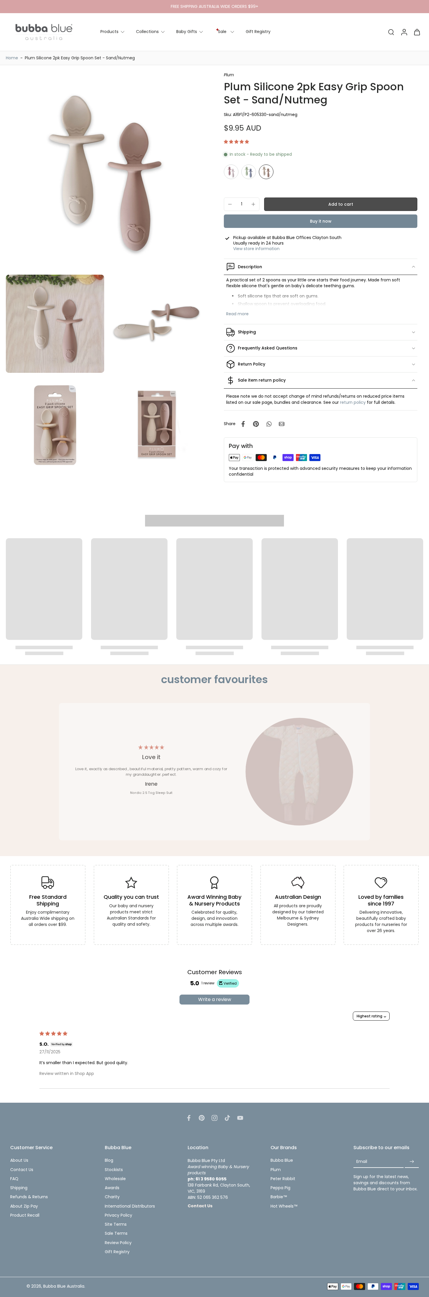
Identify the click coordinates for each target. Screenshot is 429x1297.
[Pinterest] (201, 1117)
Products (109, 31)
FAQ (14, 1179)
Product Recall (24, 1215)
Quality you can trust (131, 897)
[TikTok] (227, 1117)
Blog (109, 1160)
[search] (391, 32)
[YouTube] (240, 1117)
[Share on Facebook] (243, 424)
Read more (237, 314)
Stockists (114, 1170)
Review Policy (118, 1243)
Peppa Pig (280, 1188)
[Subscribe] (412, 1161)
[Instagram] (214, 1117)
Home (12, 58)
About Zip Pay (24, 1206)
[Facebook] (188, 1117)
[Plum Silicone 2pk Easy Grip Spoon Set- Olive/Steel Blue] (248, 171)
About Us (19, 1160)
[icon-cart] (416, 32)
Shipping (18, 1188)
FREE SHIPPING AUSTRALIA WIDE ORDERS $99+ (214, 6)
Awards (112, 1188)
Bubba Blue (282, 1160)
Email (361, 1161)
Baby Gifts (186, 31)
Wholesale (115, 1179)
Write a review (214, 999)
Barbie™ (279, 1197)
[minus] (230, 204)
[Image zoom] (105, 172)
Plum (276, 1170)
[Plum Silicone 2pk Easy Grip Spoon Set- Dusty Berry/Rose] (231, 171)
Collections (147, 31)
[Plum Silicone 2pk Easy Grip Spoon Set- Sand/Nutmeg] (266, 171)
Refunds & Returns (29, 1197)
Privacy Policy (118, 1215)
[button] (236, 142)
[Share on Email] (281, 424)
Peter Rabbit (283, 1179)
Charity (112, 1197)
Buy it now (321, 221)
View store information (256, 249)
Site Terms (116, 1224)
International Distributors (130, 1206)
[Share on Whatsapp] (268, 424)
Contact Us (21, 1170)
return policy (353, 402)
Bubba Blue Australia (63, 1286)
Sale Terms (116, 1233)
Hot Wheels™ (284, 1206)
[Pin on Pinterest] (256, 424)
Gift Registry (258, 31)
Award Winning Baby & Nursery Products (215, 900)
